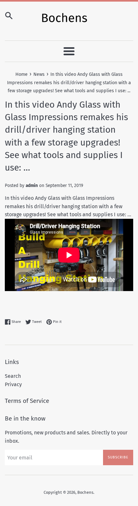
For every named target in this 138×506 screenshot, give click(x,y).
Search (13, 376)
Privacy (13, 384)
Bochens (85, 492)
